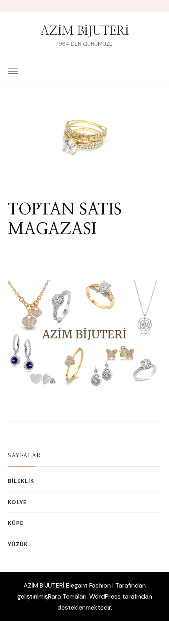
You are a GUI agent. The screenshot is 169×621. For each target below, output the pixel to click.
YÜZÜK (18, 544)
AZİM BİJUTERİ (84, 31)
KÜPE (16, 523)
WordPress (105, 596)
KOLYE (17, 502)
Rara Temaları (67, 596)
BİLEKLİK (21, 480)
